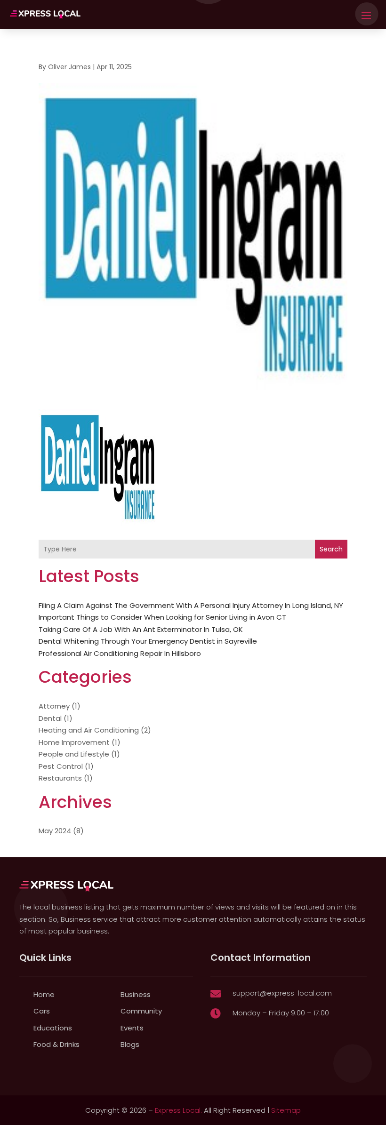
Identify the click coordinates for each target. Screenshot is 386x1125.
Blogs (130, 1044)
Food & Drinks (56, 1044)
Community (141, 1011)
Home (44, 994)
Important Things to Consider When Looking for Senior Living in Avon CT (162, 617)
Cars (41, 1011)
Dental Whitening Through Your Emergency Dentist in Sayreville (148, 641)
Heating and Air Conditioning (89, 730)
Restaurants (60, 778)
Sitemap (286, 1110)
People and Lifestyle (74, 754)
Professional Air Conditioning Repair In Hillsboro (120, 653)
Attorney (54, 706)
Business (136, 994)
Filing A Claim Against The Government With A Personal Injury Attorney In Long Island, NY (191, 605)
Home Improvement (74, 742)
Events (132, 1028)
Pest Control (61, 766)
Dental (50, 718)
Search (331, 549)
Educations (52, 1028)
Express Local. (178, 1110)
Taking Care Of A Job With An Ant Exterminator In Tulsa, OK (141, 629)
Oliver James (69, 67)
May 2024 (55, 831)
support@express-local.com (282, 993)
